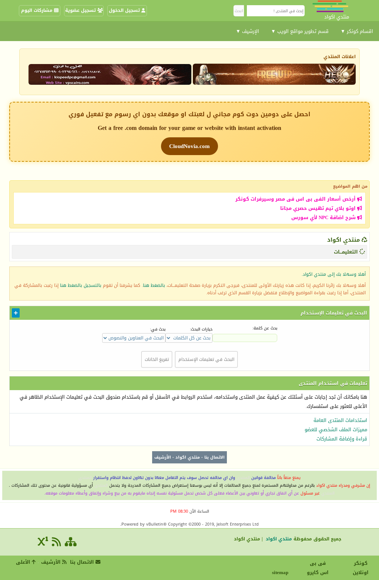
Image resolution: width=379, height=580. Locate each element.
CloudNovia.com (189, 146)
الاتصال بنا (214, 457)
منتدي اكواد (343, 240)
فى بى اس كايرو (318, 568)
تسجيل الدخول (125, 10)
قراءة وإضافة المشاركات (341, 438)
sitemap (281, 572)
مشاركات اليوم (37, 10)
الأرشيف (162, 457)
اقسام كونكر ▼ (357, 31)
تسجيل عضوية (81, 10)
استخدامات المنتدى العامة (340, 420)
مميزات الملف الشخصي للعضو (336, 429)
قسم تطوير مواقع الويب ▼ (300, 31)
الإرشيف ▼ (247, 31)
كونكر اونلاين (361, 568)
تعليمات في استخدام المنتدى (333, 383)
